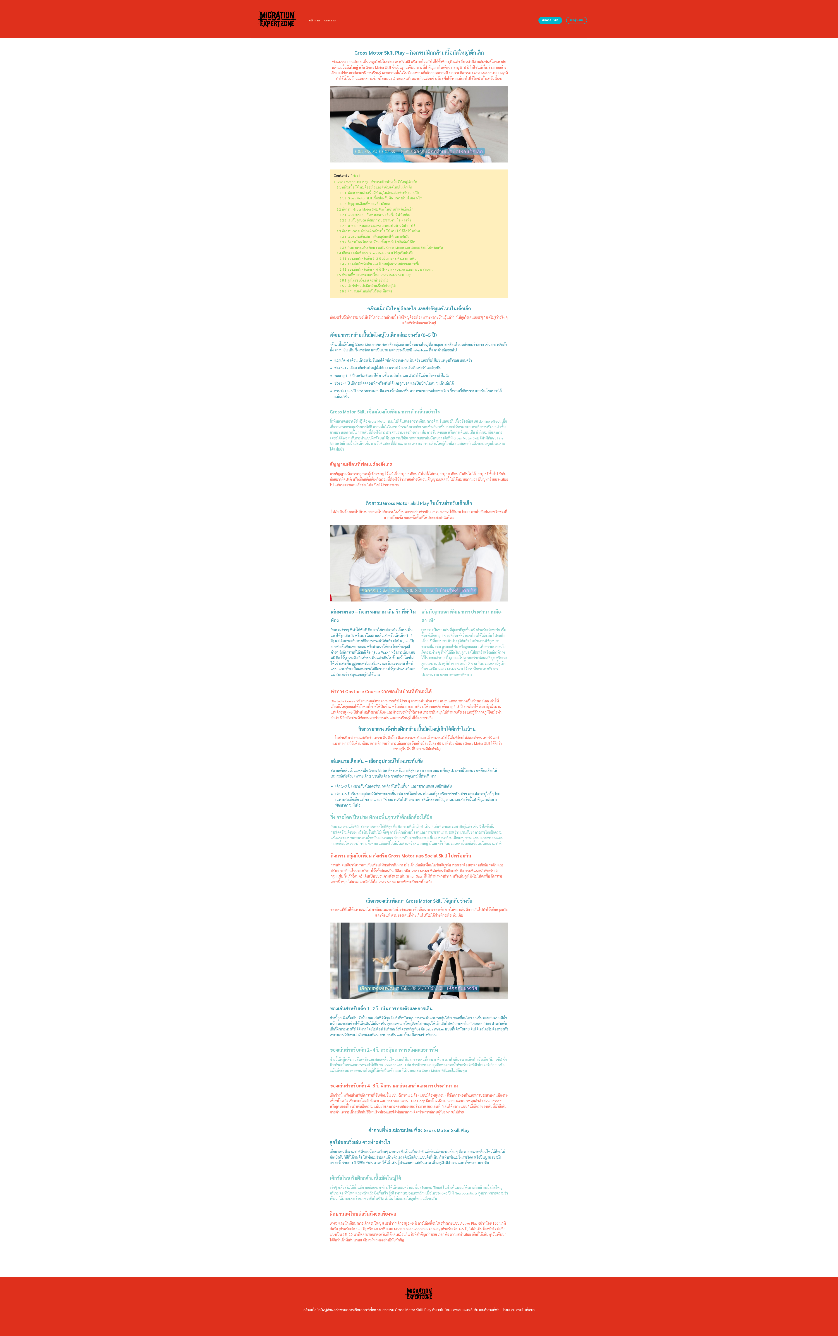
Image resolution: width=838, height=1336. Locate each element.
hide (355, 175)
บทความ (330, 20)
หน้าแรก (314, 20)
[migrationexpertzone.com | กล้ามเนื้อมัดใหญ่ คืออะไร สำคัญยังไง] (276, 19)
